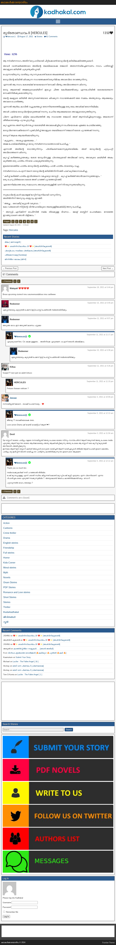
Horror (6, 557)
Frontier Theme (108, 942)
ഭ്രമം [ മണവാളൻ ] (13, 242)
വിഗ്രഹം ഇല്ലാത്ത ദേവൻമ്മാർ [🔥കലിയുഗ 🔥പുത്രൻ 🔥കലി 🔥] (37, 653)
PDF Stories (9, 587)
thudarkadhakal (11, 612)
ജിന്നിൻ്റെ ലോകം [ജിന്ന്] (15, 259)
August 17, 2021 (26, 36)
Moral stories (9, 567)
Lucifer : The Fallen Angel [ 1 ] (29, 674)
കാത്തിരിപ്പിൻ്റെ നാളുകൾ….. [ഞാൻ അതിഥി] (33, 649)
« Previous (7, 281)
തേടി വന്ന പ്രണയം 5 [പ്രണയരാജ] (28, 666)
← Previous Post (10, 268)
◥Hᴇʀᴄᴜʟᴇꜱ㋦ (10, 36)
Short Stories (9, 597)
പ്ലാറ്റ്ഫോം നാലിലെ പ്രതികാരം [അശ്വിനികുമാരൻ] (28, 251)
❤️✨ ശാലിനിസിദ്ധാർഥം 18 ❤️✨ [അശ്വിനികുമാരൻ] (28, 246)
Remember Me (12, 912)
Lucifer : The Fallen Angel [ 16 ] (25, 661)
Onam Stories (10, 582)
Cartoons (7, 528)
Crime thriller (9, 533)
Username (7, 902)
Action (6, 523)
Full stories (8, 553)
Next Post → (108, 268)
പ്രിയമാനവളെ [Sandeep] (16, 255)
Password (7, 907)
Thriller (6, 607)
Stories (39, 36)
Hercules (13, 230)
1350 (106, 33)
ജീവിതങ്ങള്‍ (9, 617)
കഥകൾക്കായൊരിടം (14, 2)
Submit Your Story (23, 657)
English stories (10, 543)
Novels (6, 577)
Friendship (8, 548)
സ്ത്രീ (5, 622)
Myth (5, 572)
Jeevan (13, 398)
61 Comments (52, 36)
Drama (6, 538)
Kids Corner (9, 562)
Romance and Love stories (16, 592)
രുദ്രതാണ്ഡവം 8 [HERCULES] (25, 33)
